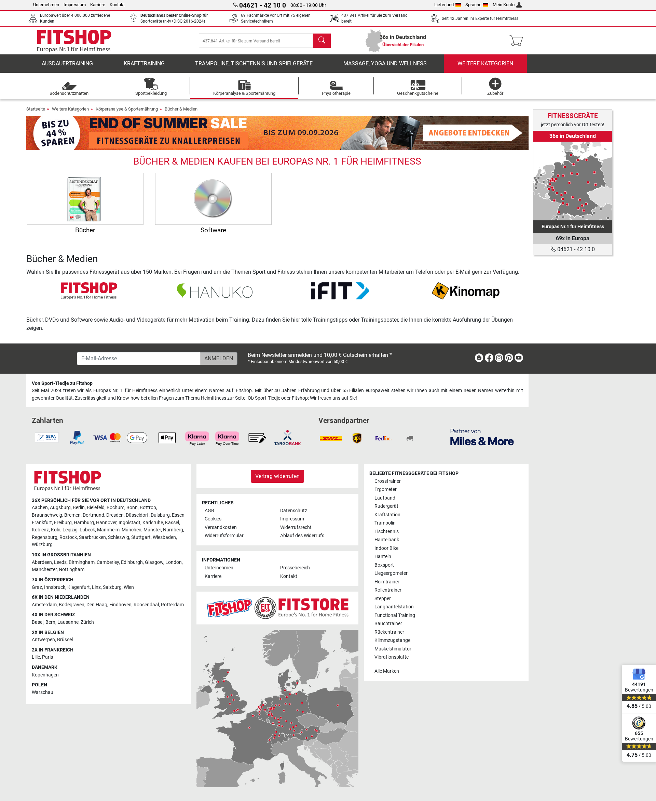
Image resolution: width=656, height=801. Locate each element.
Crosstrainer (387, 481)
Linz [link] (96, 587)
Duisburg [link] (160, 515)
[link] (572, 181)
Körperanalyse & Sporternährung (127, 109)
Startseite (35, 109)
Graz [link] (37, 587)
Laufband (384, 498)
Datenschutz (293, 511)
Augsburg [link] (60, 508)
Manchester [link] (44, 569)
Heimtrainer (386, 582)
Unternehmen (46, 4)
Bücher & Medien (181, 109)
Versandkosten (221, 527)
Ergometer (385, 489)
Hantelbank (386, 540)
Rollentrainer (387, 590)
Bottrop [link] (148, 508)
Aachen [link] (40, 508)
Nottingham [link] (71, 569)
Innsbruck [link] (54, 587)
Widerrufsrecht (296, 527)
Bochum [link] (115, 508)
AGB (209, 511)
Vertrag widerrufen (277, 476)
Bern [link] (50, 622)
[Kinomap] (466, 290)
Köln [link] (55, 530)
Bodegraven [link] (71, 605)
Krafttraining (144, 63)
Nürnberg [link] (173, 530)
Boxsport (384, 565)
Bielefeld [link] (96, 508)
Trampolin (385, 523)
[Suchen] (322, 41)
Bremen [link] (72, 515)
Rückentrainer (389, 632)
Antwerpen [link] (43, 640)
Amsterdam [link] (44, 605)
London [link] (173, 562)
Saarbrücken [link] (92, 537)
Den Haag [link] (96, 605)
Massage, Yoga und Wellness (385, 63)
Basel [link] (37, 622)
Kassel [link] (172, 523)
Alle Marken (386, 671)
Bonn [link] (132, 508)
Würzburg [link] (42, 544)
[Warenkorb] (518, 40)
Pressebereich (295, 568)
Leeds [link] (60, 562)
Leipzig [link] (70, 530)
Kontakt (117, 4)
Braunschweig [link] (47, 515)
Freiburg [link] (63, 523)
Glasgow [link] (154, 562)
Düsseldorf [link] (137, 515)
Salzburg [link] (112, 587)
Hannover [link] (106, 523)
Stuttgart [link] (141, 537)
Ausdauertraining (67, 63)
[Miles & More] (482, 437)
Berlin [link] (79, 508)
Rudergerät (386, 506)
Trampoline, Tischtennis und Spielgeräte (254, 63)
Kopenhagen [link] (45, 675)
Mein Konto (504, 4)
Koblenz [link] (40, 530)
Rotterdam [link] (172, 605)
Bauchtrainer (388, 623)
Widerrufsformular (224, 536)
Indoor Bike (386, 548)
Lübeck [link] (87, 530)
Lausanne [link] (68, 622)
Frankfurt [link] (42, 523)
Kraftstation (387, 515)
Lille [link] (36, 657)
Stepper (382, 599)
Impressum (75, 4)
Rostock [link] (68, 537)
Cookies (213, 519)
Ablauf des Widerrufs (302, 536)
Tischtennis (386, 531)
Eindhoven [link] (120, 605)
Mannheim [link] (108, 530)
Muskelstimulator (392, 649)
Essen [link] (178, 515)
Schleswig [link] (118, 537)
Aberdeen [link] (42, 562)
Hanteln (382, 556)
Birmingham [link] (82, 562)
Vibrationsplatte (391, 657)
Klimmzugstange (392, 640)
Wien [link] (129, 587)
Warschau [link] (42, 692)
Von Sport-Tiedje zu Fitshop (62, 383)
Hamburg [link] (84, 523)
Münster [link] (152, 530)
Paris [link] (47, 657)
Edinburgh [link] (132, 562)
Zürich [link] (87, 622)
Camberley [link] (108, 562)
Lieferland (444, 4)
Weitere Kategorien (485, 63)
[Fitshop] (74, 40)
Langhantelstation (394, 607)
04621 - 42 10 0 (575, 249)
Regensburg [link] (44, 537)
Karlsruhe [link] (152, 523)
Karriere (97, 4)
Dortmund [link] (93, 515)
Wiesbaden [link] (164, 537)
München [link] (131, 530)
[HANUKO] (214, 290)
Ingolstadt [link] (129, 523)
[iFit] (340, 290)
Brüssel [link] (65, 640)
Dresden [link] (115, 515)
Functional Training (394, 615)
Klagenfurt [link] (78, 587)
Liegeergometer (391, 573)
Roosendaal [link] (146, 605)
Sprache (473, 4)
